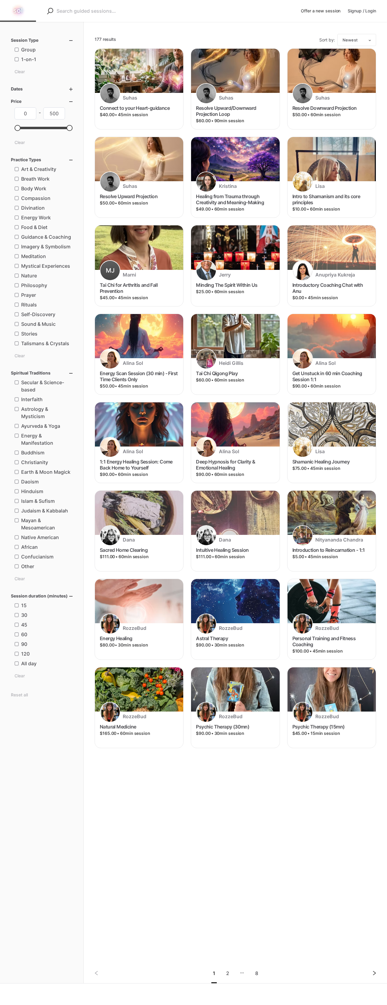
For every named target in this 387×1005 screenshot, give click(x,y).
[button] (17, 128)
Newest (350, 40)
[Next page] (369, 973)
